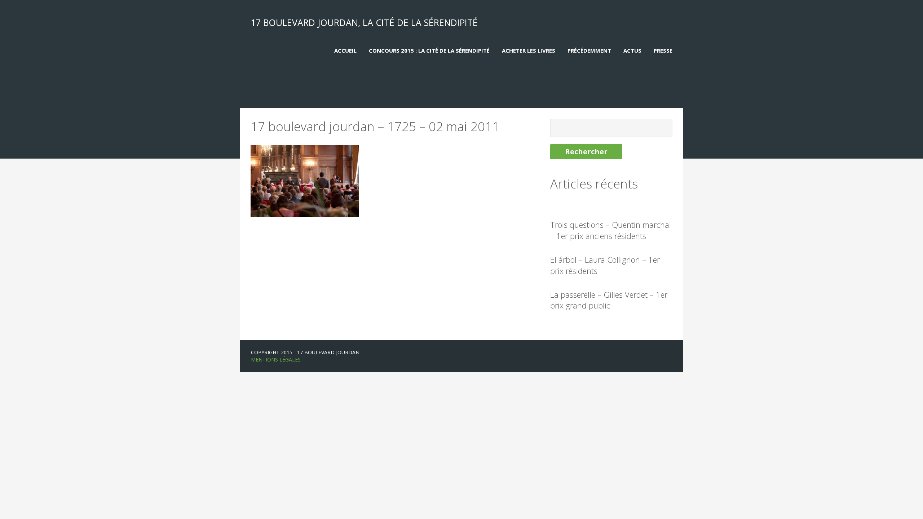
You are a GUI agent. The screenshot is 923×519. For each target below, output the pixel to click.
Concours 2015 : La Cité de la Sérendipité (429, 50)
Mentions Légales (276, 359)
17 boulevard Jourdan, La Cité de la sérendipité (364, 22)
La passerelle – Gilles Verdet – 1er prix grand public (608, 300)
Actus (632, 50)
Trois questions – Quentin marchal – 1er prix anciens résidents (610, 230)
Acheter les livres (528, 50)
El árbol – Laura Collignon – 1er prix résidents (605, 265)
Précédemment (589, 50)
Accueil (345, 50)
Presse (663, 50)
